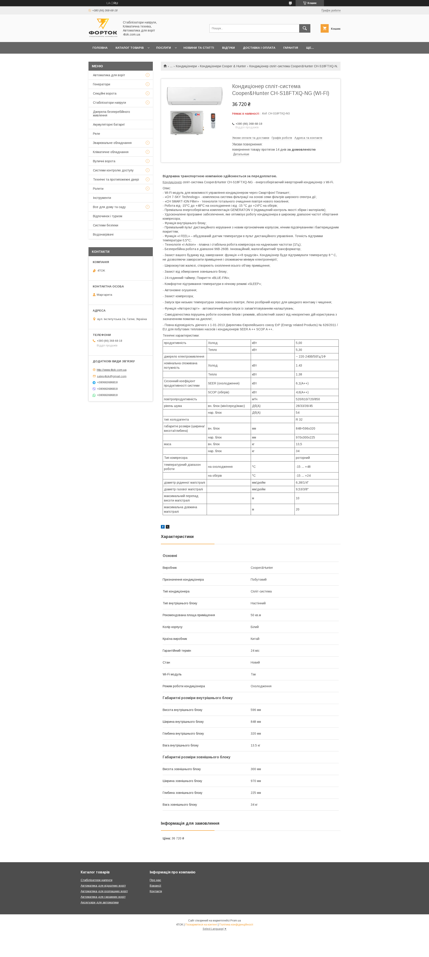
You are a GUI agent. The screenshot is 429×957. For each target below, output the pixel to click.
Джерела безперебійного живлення (111, 113)
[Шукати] (304, 28)
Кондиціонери (186, 66)
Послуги (163, 47)
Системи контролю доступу (113, 170)
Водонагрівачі (103, 234)
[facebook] (163, 527)
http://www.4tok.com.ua (111, 369)
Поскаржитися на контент (201, 924)
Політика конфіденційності (236, 924)
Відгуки (228, 47)
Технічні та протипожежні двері (116, 179)
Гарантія (290, 47)
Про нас (155, 880)
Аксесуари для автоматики (100, 902)
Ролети (98, 188)
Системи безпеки (105, 225)
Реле (96, 133)
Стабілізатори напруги (109, 102)
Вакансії (155, 885)
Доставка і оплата (259, 47)
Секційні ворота (104, 93)
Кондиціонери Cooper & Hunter (223, 66)
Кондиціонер (172, 182)
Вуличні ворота (104, 161)
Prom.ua (235, 920)
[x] (167, 527)
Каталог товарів (130, 47)
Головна (100, 47)
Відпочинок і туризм (107, 216)
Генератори (101, 84)
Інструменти (102, 198)
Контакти (156, 891)
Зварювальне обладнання (112, 143)
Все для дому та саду (109, 207)
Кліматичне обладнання (110, 152)
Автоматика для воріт (109, 75)
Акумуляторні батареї (109, 124)
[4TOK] (103, 36)
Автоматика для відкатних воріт (103, 885)
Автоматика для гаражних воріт (103, 896)
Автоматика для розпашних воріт (104, 891)
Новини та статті (198, 47)
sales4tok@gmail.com (111, 376)
